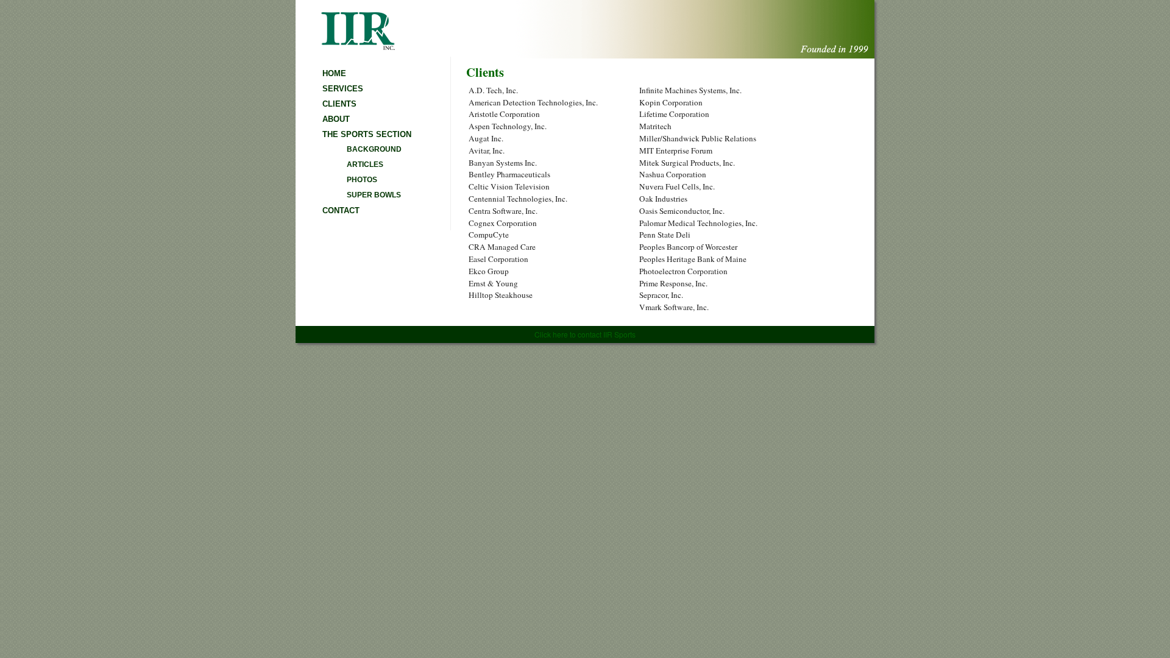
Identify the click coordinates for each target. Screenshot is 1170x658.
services (342, 88)
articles (365, 164)
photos (362, 179)
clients (339, 103)
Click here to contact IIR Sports (585, 334)
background (374, 149)
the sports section (366, 134)
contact (341, 210)
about (336, 119)
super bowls (374, 195)
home (334, 73)
